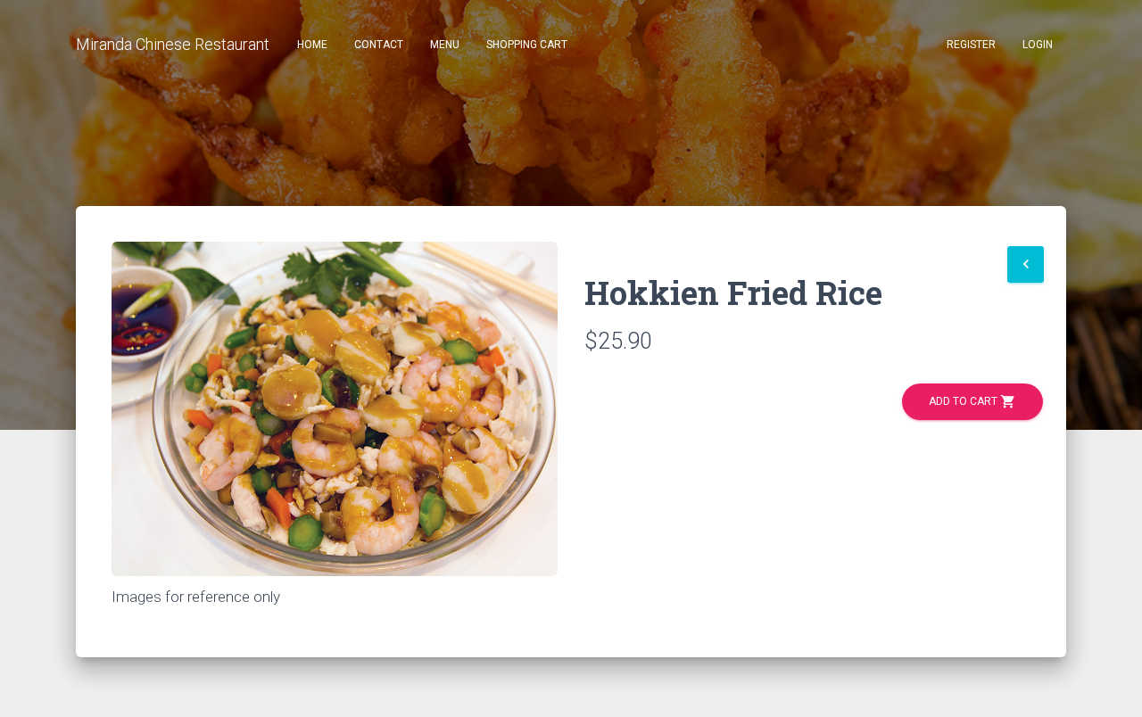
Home (312, 44)
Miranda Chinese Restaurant (172, 44)
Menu (444, 44)
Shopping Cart (526, 44)
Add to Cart (972, 401)
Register (971, 44)
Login (1037, 44)
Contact (378, 44)
